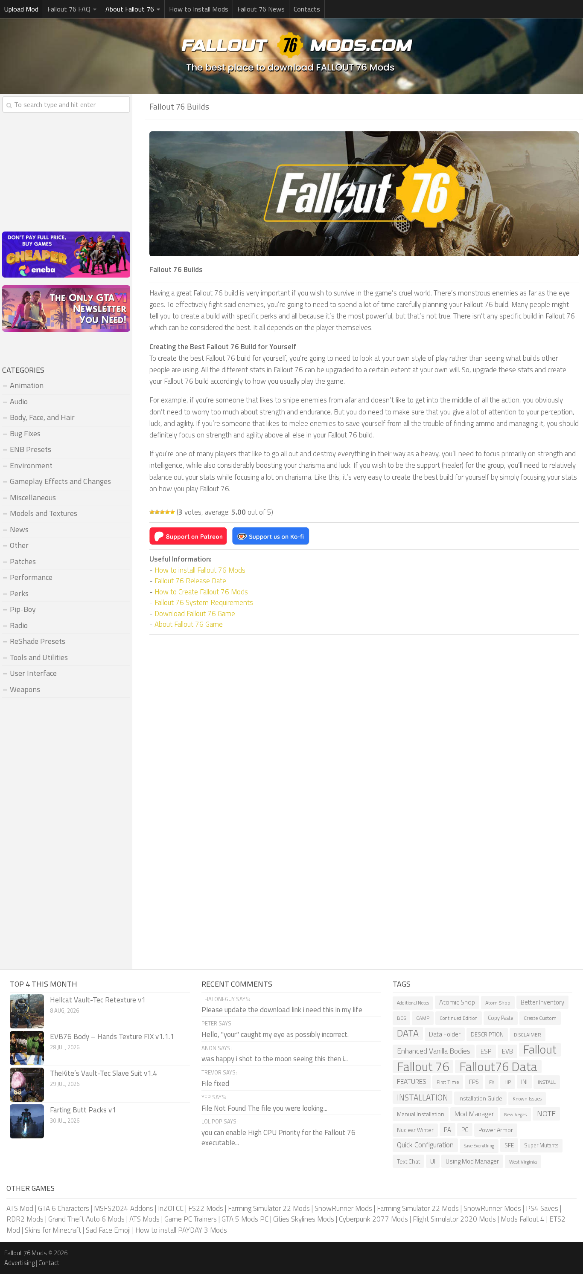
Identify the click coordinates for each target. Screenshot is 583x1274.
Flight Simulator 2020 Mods (454, 1219)
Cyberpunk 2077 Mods (373, 1219)
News (19, 529)
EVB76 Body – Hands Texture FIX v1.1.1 (112, 1036)
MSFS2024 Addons (123, 1208)
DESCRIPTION (487, 1035)
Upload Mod (21, 9)
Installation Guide (480, 1098)
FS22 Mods (205, 1208)
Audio (19, 401)
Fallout (540, 1050)
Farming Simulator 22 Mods (269, 1208)
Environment (31, 465)
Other (19, 545)
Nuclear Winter (415, 1130)
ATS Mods (144, 1219)
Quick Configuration (425, 1144)
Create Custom (540, 1018)
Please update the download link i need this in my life (281, 1009)
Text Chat (408, 1161)
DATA (408, 1033)
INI (524, 1081)
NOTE (546, 1113)
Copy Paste (500, 1018)
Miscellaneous (33, 497)
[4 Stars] (167, 512)
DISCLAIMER (527, 1034)
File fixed (215, 1083)
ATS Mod (19, 1208)
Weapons (25, 689)
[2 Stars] (157, 512)
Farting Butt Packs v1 (83, 1109)
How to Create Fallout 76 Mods (201, 591)
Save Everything (479, 1145)
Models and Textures (43, 513)
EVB (507, 1051)
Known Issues (527, 1098)
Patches (23, 561)
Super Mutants (541, 1145)
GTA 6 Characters (63, 1208)
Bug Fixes (25, 433)
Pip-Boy (23, 609)
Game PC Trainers (190, 1219)
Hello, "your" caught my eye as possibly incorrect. (275, 1034)
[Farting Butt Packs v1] (27, 1121)
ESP (486, 1051)
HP (507, 1082)
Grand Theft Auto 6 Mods (86, 1219)
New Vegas (515, 1114)
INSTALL (547, 1082)
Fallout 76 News (261, 9)
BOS (401, 1018)
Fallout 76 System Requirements (203, 602)
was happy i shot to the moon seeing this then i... (274, 1058)
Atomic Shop (457, 1002)
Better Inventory (542, 1002)
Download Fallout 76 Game (194, 613)
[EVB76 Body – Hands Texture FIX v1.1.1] (27, 1048)
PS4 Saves (542, 1208)
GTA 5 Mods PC (245, 1219)
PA (447, 1130)
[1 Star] (151, 512)
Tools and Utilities (39, 657)
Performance (31, 577)
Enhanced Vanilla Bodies (433, 1051)
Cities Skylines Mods (303, 1219)
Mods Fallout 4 (523, 1219)
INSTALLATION (422, 1097)
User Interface (33, 673)
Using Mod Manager (472, 1161)
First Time (448, 1082)
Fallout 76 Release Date (190, 580)
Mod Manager (474, 1114)
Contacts (307, 9)
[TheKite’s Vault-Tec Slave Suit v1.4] (27, 1085)
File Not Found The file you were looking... (264, 1108)
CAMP (422, 1018)
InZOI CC (171, 1208)
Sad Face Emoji (108, 1230)
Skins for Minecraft (53, 1230)
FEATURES (411, 1081)
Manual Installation (420, 1113)
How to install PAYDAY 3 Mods (181, 1230)
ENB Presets (30, 449)
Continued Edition (459, 1018)
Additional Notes (413, 1002)
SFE (509, 1145)
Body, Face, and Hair (42, 417)
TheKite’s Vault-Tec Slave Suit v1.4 (103, 1073)
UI (432, 1161)
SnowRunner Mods (343, 1208)
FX (491, 1082)
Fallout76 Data (498, 1067)
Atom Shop (497, 1003)
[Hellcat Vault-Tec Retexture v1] (27, 1011)
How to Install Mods (198, 9)
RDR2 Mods (25, 1219)
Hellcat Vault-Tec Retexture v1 (98, 999)
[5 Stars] (172, 512)
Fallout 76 (423, 1067)
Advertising (19, 1263)
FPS (474, 1081)
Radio (19, 625)
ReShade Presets (37, 641)
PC (464, 1130)
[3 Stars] (162, 512)
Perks (19, 593)
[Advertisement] (364, 707)
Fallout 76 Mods (25, 1253)
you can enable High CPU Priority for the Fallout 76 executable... (278, 1137)
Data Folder (445, 1034)
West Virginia (523, 1161)
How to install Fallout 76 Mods (199, 570)
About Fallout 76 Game (188, 624)
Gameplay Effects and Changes (60, 481)
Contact (48, 1263)
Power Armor (495, 1130)
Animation (27, 385)
